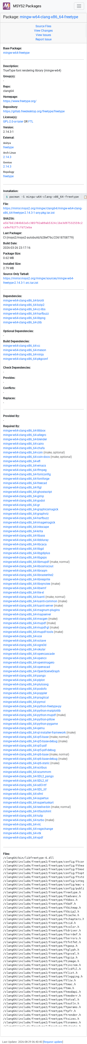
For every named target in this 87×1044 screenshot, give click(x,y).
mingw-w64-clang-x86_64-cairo (23, 443)
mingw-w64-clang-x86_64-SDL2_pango (28, 776)
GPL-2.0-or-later (13, 121)
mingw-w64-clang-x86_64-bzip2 (23, 305)
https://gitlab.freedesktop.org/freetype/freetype (34, 111)
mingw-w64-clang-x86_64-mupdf (24, 623)
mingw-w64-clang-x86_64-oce (22, 636)
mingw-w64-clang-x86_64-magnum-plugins (31, 610)
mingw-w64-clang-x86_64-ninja (23, 354)
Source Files (43, 26)
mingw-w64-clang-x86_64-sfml (23, 794)
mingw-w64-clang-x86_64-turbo (23, 820)
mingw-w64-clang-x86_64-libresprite (26, 579)
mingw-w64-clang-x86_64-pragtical (26, 697)
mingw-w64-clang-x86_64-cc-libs (24, 309)
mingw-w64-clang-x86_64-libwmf (24, 588)
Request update (53, 1042)
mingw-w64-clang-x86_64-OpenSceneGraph (31, 671)
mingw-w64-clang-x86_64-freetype (49, 17)
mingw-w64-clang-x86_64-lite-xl (23, 592)
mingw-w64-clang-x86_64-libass (24, 535)
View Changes (43, 30)
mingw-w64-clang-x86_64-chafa (24, 448)
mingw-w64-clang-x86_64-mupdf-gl (26, 627)
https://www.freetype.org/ (19, 101)
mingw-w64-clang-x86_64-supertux (26, 798)
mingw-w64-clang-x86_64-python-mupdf (29, 715)
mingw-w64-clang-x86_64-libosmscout (28, 566)
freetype (8, 147)
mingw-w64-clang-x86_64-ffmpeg (25, 470)
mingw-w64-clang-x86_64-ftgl (22, 487)
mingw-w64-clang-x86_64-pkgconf (25, 359)
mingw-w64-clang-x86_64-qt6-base (26, 754)
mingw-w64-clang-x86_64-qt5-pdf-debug (29, 750)
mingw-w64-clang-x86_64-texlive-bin (26, 807)
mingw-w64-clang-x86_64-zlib (22, 322)
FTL (30, 121)
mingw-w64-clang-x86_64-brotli (23, 300)
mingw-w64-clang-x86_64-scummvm (27, 772)
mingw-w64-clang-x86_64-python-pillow (29, 719)
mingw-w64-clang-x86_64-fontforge (26, 478)
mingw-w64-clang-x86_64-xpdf (23, 837)
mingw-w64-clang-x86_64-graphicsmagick (30, 509)
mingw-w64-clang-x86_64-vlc (22, 824)
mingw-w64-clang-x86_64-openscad (26, 667)
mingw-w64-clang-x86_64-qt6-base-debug (30, 759)
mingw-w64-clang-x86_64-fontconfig (27, 474)
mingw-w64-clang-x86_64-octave (24, 640)
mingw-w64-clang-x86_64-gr (21, 505)
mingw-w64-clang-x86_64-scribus (25, 767)
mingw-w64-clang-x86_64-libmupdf (26, 562)
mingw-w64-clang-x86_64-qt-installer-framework (34, 732)
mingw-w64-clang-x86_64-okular (24, 649)
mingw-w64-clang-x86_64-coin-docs (26, 457)
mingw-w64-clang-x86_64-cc (21, 345)
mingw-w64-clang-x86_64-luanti (24, 597)
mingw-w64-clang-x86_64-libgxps (25, 557)
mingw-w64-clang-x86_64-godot (24, 500)
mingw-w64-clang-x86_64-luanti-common (30, 601)
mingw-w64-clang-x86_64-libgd (23, 548)
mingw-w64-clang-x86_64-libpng (24, 318)
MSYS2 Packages (26, 6)
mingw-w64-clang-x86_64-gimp (23, 496)
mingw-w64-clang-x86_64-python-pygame (30, 723)
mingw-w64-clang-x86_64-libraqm (25, 570)
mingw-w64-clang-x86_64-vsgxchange (28, 829)
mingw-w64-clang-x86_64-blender (25, 439)
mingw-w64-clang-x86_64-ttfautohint (27, 811)
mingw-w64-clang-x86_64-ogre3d (24, 645)
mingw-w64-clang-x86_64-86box (24, 430)
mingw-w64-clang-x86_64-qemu (24, 728)
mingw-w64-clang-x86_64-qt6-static (26, 763)
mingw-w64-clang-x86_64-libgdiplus (26, 553)
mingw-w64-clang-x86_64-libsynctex (26, 583)
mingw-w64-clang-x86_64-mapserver (27, 614)
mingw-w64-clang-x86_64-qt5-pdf (25, 745)
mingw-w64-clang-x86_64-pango (24, 675)
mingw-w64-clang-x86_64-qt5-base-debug (30, 741)
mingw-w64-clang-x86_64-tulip (23, 815)
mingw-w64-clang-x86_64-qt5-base (26, 737)
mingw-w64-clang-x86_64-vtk (22, 833)
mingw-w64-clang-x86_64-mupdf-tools (28, 632)
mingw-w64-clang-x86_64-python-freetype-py (32, 706)
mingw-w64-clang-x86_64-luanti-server (28, 605)
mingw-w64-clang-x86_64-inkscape (26, 527)
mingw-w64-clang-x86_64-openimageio (28, 662)
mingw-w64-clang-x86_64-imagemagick (29, 522)
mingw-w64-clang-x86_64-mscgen (25, 618)
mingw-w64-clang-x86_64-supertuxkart (28, 802)
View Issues (43, 35)
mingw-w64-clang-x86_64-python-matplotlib (32, 710)
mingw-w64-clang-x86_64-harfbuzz (26, 313)
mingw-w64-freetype (16, 52)
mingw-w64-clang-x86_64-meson (24, 350)
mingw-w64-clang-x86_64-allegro (24, 435)
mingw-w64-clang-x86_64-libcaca (25, 544)
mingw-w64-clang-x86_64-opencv (25, 658)
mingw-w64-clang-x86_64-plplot (24, 680)
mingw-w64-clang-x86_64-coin (23, 452)
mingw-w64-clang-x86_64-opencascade (29, 653)
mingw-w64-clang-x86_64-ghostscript (27, 492)
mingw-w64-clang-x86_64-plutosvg (26, 684)
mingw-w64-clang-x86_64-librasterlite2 (28, 575)
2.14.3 (7, 157)
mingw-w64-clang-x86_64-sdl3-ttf (24, 785)
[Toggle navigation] (79, 6)
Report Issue (43, 39)
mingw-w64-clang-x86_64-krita (23, 531)
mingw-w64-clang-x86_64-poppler (25, 693)
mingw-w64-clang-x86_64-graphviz (26, 513)
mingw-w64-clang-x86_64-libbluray (26, 540)
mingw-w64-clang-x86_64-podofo (25, 688)
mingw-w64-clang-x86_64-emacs (24, 465)
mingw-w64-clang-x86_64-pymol (24, 702)
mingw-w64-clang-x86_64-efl (21, 461)
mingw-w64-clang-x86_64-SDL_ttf (24, 789)
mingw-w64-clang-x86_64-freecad (25, 483)
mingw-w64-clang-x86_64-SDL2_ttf (25, 780)
